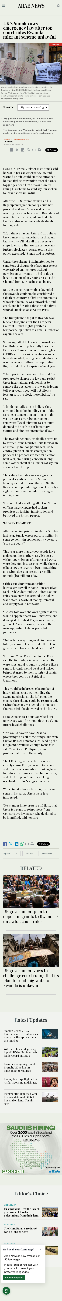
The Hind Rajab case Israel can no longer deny (20, 1230)
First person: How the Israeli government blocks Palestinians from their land (22, 1212)
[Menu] (3, 6)
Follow (53, 150)
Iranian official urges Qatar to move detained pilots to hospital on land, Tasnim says (20, 1098)
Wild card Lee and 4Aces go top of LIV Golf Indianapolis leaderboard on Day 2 (20, 1052)
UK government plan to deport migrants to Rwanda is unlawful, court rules (31, 916)
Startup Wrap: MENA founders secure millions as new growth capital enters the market (21, 1035)
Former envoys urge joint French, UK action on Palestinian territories (19, 1067)
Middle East (10, 1205)
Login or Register (14, 1277)
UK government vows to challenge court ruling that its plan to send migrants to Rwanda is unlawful (31, 978)
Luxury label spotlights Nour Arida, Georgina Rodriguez (21, 1080)
